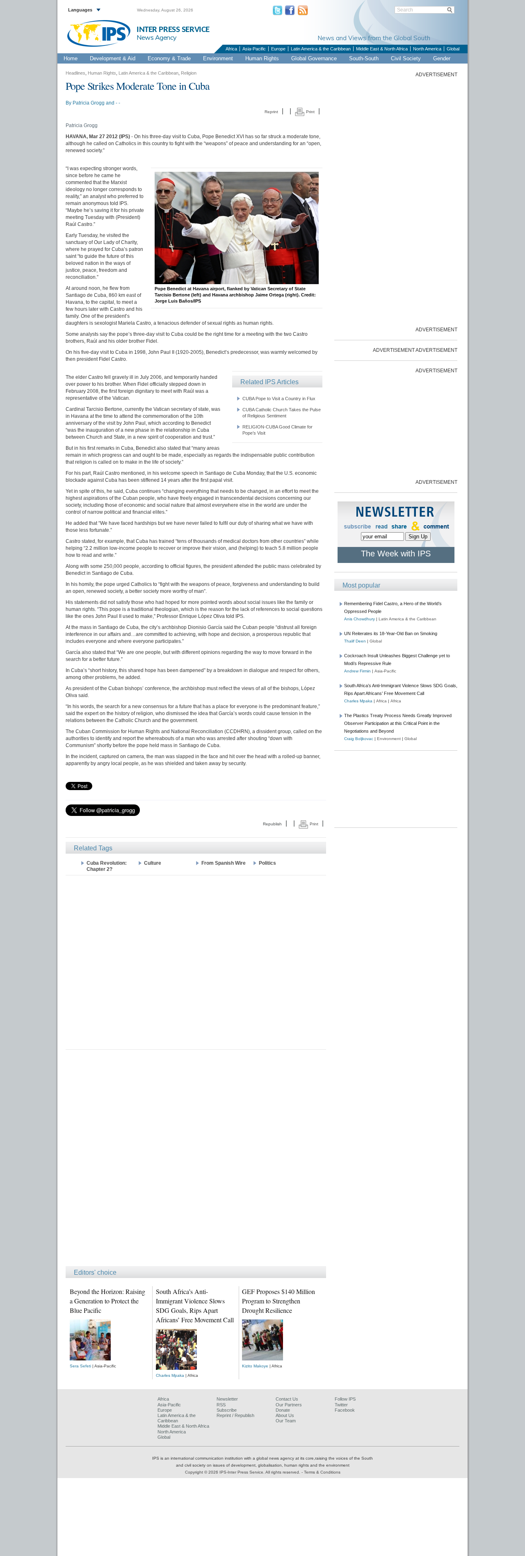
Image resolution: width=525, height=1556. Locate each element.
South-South (364, 58)
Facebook (345, 1410)
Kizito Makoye (255, 1366)
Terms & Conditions (322, 1472)
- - (118, 103)
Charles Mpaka (170, 1375)
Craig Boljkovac (358, 738)
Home (71, 58)
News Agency (157, 37)
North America (427, 48)
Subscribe (227, 1410)
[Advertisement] (196, 962)
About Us (285, 1415)
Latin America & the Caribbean (321, 48)
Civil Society (406, 58)
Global (453, 48)
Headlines (75, 73)
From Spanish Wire (223, 863)
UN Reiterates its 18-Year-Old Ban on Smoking (390, 633)
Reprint (271, 111)
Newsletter (227, 1399)
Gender (441, 58)
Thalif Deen (355, 641)
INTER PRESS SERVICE (173, 29)
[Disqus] (196, 1161)
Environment (218, 58)
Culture (152, 863)
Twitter (341, 1404)
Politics (267, 863)
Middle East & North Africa (382, 48)
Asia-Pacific (254, 48)
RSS (221, 1404)
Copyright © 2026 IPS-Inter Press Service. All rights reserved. (243, 1472)
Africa (231, 48)
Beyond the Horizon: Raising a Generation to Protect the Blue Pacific (107, 1301)
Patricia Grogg (89, 103)
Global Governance (314, 58)
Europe (278, 48)
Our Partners (289, 1404)
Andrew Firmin (357, 671)
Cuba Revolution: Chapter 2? (107, 866)
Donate (283, 1410)
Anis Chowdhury (359, 619)
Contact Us (287, 1399)
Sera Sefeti (80, 1366)
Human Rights (262, 58)
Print (310, 111)
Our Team (286, 1420)
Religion (188, 73)
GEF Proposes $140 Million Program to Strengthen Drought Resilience (278, 1301)
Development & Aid (112, 58)
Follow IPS (345, 1399)
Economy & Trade (169, 58)
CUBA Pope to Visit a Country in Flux (278, 398)
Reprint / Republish (235, 1415)
